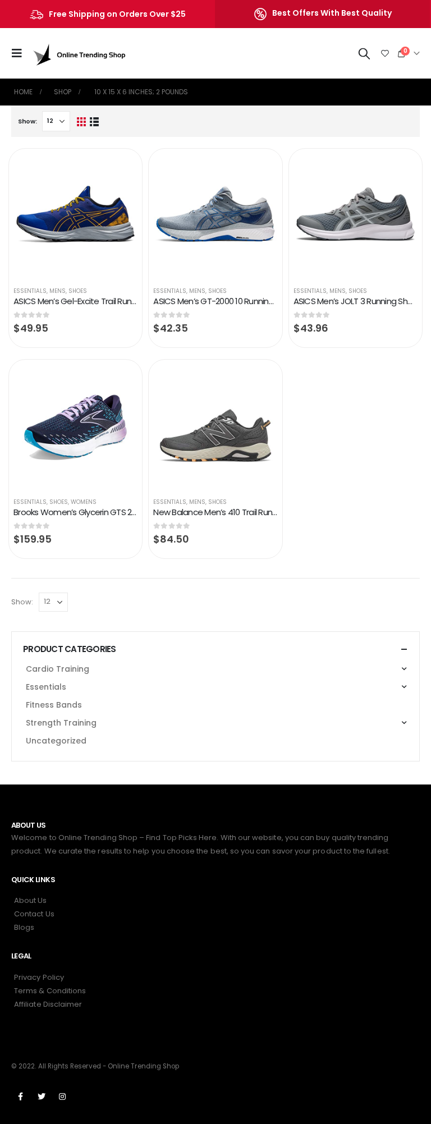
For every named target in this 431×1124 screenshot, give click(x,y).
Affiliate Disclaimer (48, 1004)
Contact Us (34, 914)
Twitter (41, 1096)
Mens (57, 291)
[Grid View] (81, 121)
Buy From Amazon (118, 169)
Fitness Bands (54, 704)
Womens (84, 502)
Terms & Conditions (50, 990)
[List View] (94, 121)
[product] (75, 215)
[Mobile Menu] (20, 53)
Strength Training (61, 722)
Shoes (77, 291)
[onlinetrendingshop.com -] (79, 53)
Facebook (20, 1096)
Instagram (62, 1096)
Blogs (24, 927)
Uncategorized (56, 740)
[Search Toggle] (364, 53)
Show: (27, 121)
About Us (30, 900)
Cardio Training (57, 669)
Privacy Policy (39, 977)
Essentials (30, 291)
